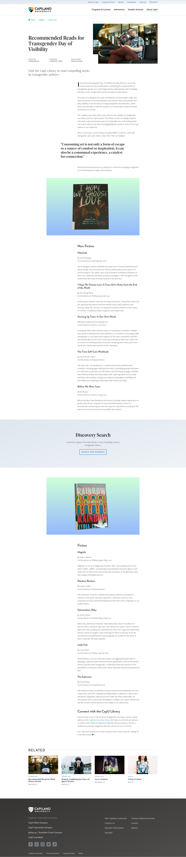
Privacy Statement (52, 853)
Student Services (135, 9)
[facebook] (30, 844)
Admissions (119, 9)
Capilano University (45, 9)
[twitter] (36, 844)
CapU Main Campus (38, 822)
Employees (131, 2)
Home (33, 20)
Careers (134, 823)
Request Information (114, 827)
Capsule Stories (108, 2)
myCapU (143, 2)
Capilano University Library (99, 720)
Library (134, 827)
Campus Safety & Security (143, 818)
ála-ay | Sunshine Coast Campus (45, 832)
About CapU (152, 9)
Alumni (121, 2)
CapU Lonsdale (35, 837)
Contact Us (110, 823)
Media (81, 853)
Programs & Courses (101, 9)
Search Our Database (93, 452)
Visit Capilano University (116, 818)
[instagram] (42, 844)
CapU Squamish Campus (40, 827)
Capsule (41, 20)
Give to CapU (93, 2)
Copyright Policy (69, 853)
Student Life (52, 20)
